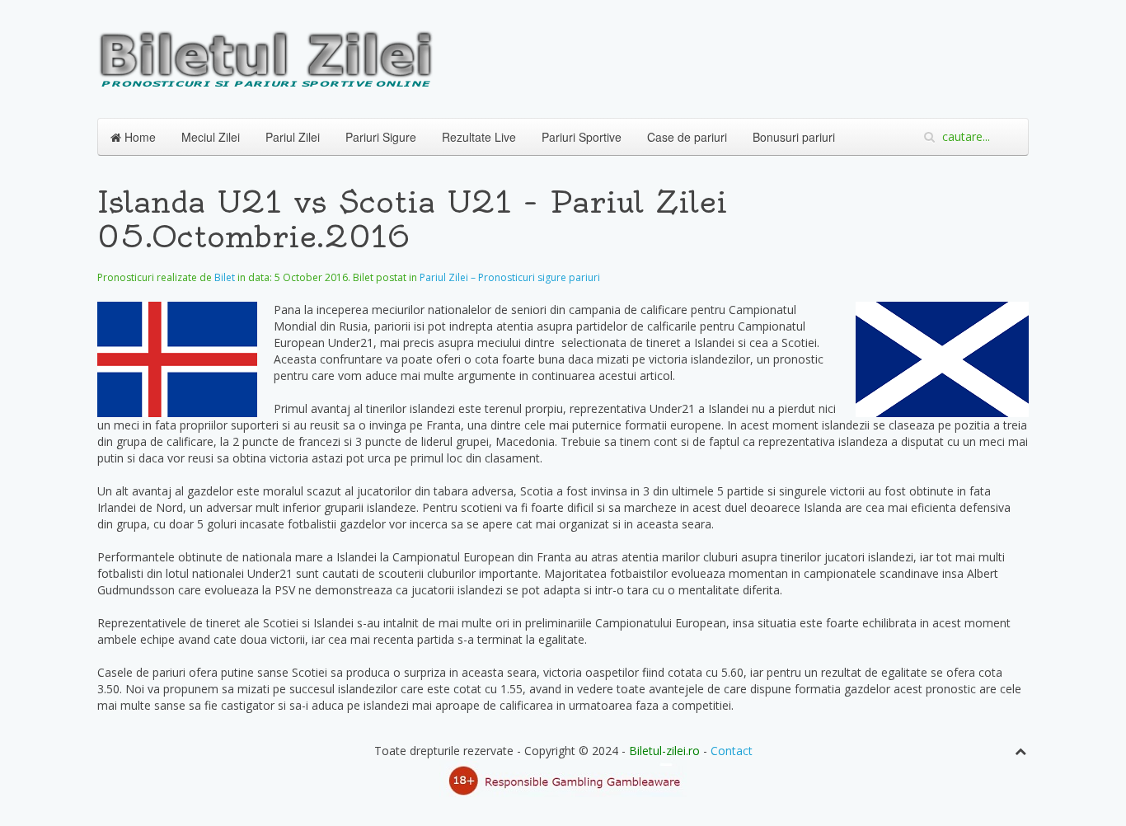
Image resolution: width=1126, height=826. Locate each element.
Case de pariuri (687, 137)
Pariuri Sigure (380, 137)
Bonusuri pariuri (794, 137)
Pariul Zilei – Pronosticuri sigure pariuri (510, 277)
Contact (732, 750)
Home (138, 137)
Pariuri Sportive (582, 137)
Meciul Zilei (210, 137)
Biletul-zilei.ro (664, 750)
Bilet (224, 277)
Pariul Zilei (292, 137)
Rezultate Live (479, 137)
